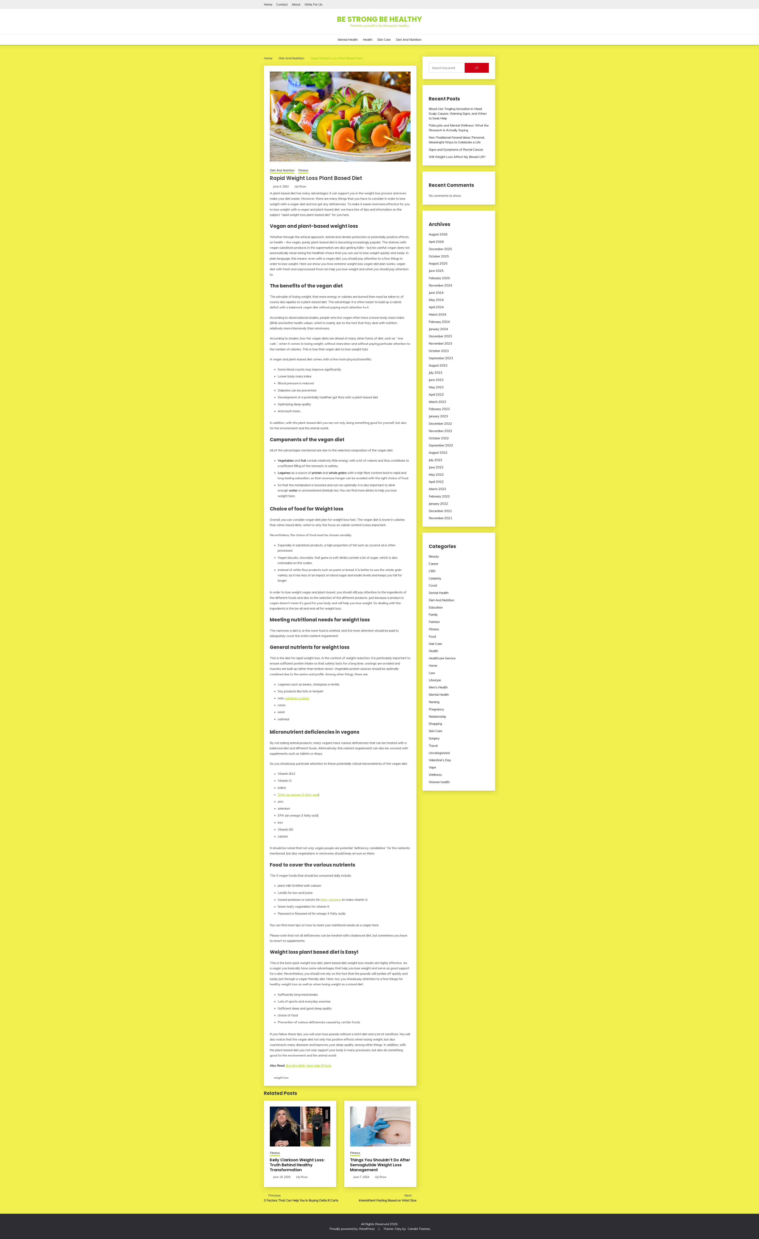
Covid (433, 585)
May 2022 (436, 474)
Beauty (434, 556)
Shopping (435, 724)
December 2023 (440, 336)
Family (433, 614)
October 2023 (439, 351)
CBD (432, 571)
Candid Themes (419, 1229)
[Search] (477, 68)
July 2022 (435, 460)
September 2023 (441, 358)
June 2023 (436, 380)
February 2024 (439, 322)
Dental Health (438, 593)
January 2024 (438, 329)
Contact (282, 4)
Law (432, 673)
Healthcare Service (442, 658)
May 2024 (436, 300)
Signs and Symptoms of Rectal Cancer (456, 149)
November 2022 (440, 431)
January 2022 (438, 504)
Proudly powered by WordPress (352, 1229)
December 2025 (440, 249)
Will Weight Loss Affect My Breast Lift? (457, 157)
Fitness (303, 170)
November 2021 (440, 518)
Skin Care (384, 40)
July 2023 (435, 372)
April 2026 (436, 242)
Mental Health (348, 40)
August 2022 (438, 453)
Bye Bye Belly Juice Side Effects (308, 1065)
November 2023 (440, 343)
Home (268, 4)
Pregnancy (436, 709)
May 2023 (436, 387)
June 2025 (436, 271)
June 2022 (436, 467)
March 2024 (437, 314)
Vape (432, 767)
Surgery (434, 738)
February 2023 (439, 409)
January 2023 (438, 416)
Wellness (435, 775)
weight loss (281, 1077)
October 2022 (439, 438)
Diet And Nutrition (408, 40)
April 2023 (436, 394)
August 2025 (438, 263)
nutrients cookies (297, 698)
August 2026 (438, 234)
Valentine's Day (440, 760)
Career (433, 564)
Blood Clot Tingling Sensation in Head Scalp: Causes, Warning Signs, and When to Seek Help (458, 113)
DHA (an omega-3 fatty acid (298, 795)
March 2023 (437, 402)
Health (367, 40)
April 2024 (436, 307)
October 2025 (439, 256)
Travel (433, 746)
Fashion (434, 622)
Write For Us (313, 4)
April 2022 (436, 482)
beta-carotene (331, 900)
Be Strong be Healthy (379, 19)
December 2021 (440, 511)
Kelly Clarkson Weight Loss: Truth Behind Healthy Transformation (297, 1165)
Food (432, 636)
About (296, 4)
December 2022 (440, 423)
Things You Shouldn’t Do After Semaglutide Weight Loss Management (380, 1165)
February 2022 (439, 496)
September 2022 (441, 445)
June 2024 (436, 293)
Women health (439, 782)
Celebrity (435, 578)
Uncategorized (439, 753)
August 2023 (438, 365)
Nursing (434, 702)
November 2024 (440, 285)
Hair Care (435, 644)
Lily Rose (300, 186)
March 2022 (437, 489)
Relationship (437, 716)
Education (436, 607)
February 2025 (439, 278)
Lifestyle (435, 680)
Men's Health (438, 687)
